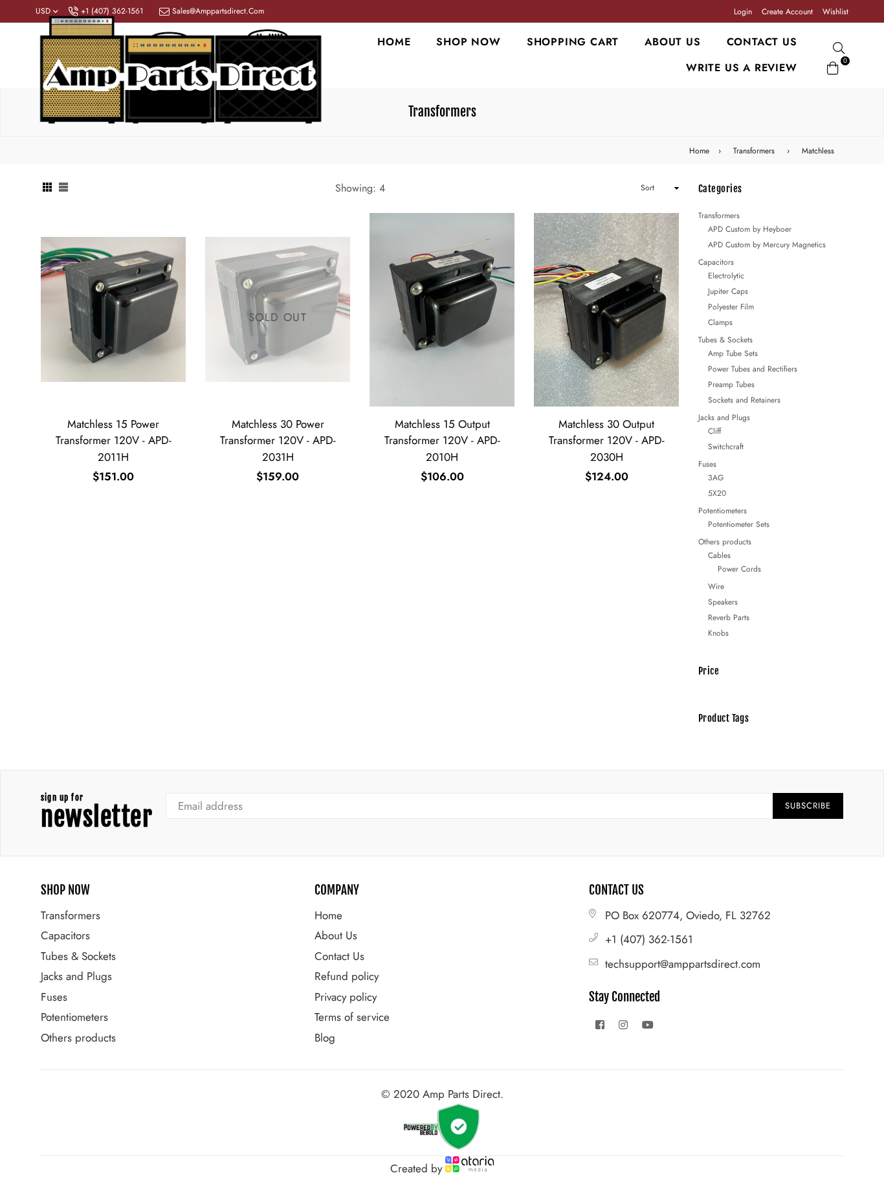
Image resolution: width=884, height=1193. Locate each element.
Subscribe (808, 805)
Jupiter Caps (728, 291)
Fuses (707, 464)
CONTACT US (762, 41)
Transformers (754, 151)
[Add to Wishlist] (171, 269)
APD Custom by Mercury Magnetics (767, 245)
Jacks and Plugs (724, 417)
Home (393, 41)
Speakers (723, 602)
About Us (336, 935)
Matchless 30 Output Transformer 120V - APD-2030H (607, 440)
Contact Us (339, 956)
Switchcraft (726, 446)
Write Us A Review (741, 67)
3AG (716, 478)
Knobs (718, 633)
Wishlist (835, 11)
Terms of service (352, 1017)
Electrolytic (726, 276)
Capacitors (716, 262)
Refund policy (347, 976)
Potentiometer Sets (738, 524)
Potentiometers (722, 511)
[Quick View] (171, 243)
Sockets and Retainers (744, 400)
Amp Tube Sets (733, 353)
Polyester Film (731, 307)
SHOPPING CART (573, 41)
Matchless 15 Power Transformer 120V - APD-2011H (113, 440)
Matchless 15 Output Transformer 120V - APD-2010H (442, 440)
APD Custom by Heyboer (749, 229)
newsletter (97, 813)
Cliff (714, 431)
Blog (325, 1037)
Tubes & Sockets (725, 340)
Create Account (787, 11)
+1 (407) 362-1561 (649, 939)
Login (743, 11)
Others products (724, 542)
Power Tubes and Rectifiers (752, 369)
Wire (716, 586)
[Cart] (833, 66)
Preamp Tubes (731, 384)
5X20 (717, 493)
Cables (719, 555)
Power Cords (739, 569)
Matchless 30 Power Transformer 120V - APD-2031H (278, 440)
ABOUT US (672, 41)
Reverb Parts (728, 617)
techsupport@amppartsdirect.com (682, 964)
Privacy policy (346, 997)
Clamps (720, 322)
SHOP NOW (468, 41)
